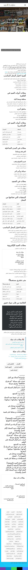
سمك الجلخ (7, 526)
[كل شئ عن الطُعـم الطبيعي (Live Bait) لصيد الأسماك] (10, 265)
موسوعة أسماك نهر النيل (16, 377)
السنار (18, 364)
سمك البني (14, 524)
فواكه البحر (12, 551)
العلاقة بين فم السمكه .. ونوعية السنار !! (18, 354)
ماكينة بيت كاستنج (19, 394)
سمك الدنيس (17, 529)
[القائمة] (25, 5)
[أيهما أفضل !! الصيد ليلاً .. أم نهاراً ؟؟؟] (20, 482)
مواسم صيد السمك (10, 558)
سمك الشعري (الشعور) (10, 531)
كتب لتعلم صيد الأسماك (10, 553)
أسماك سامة (19, 511)
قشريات (6, 551)
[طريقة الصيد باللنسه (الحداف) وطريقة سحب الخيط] (8, 484)
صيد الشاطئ (19, 548)
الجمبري (12, 511)
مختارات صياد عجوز (21, 422)
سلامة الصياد (7, 521)
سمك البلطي (20, 524)
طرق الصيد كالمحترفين (20, 385)
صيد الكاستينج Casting (10, 548)
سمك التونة (14, 526)
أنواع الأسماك (22, 375)
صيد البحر (11, 541)
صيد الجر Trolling (20, 546)
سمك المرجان (10, 536)
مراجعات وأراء (9, 556)
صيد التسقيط (9, 543)
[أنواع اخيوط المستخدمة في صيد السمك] (8, 497)
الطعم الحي (10, 364)
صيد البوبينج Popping (17, 543)
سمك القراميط (17, 536)
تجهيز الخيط (8, 367)
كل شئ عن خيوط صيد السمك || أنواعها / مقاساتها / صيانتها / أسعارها (14, 399)
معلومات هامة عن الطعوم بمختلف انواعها (20, 256)
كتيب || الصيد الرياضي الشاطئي (16, 347)
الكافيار (13, 519)
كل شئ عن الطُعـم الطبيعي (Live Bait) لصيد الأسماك (19, 262)
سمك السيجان (10, 529)
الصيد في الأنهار (19, 514)
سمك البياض (20, 526)
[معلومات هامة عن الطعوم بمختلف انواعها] (10, 258)
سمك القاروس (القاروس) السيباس (14, 533)
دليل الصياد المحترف (16, 10)
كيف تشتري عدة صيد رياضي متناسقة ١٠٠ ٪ (17, 356)
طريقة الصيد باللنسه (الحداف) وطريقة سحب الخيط (8, 487)
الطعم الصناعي (18, 367)
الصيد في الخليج (17, 516)
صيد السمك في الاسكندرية (9, 546)
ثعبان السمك (20, 521)
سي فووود (17, 541)
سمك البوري (7, 524)
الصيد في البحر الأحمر (10, 514)
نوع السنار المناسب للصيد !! (20, 358)
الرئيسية (22, 10)
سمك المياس (18, 538)
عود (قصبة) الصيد (20, 551)
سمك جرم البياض (10, 538)
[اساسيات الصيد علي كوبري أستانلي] (20, 494)
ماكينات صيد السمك (17, 556)
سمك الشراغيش (19, 531)
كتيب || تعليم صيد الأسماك (17, 342)
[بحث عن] (3, 5)
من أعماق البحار (18, 558)
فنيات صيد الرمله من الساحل (15, 424)
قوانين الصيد (19, 553)
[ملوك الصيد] (9, 5)
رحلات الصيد (13, 370)
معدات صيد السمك (11, 15)
